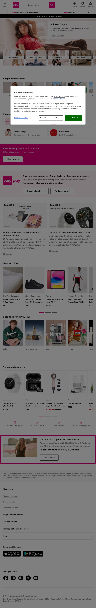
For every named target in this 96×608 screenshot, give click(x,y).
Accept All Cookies (73, 118)
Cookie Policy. (59, 99)
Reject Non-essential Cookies (51, 118)
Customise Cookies (21, 118)
